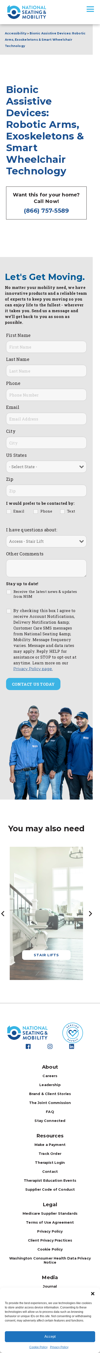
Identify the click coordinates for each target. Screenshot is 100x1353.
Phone (13, 383)
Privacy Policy (59, 1347)
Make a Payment (50, 1145)
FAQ (50, 1112)
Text (71, 511)
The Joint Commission (50, 1103)
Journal (50, 1286)
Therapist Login (50, 1162)
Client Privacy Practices (50, 1240)
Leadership (50, 1085)
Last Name (17, 359)
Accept (50, 1336)
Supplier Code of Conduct (50, 1189)
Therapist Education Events (50, 1180)
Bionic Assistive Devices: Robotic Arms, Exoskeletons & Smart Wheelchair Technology (45, 39)
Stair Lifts (46, 955)
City (11, 431)
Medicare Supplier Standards (50, 1213)
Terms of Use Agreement (50, 1222)
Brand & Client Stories (50, 1094)
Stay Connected (49, 1121)
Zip (9, 479)
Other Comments (24, 553)
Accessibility (15, 33)
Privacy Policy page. (33, 669)
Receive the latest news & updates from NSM (45, 594)
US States (16, 455)
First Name (18, 335)
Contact (50, 1171)
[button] (92, 1293)
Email (12, 407)
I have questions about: (31, 529)
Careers (49, 1076)
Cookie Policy (38, 1347)
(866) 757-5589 (46, 210)
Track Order (50, 1153)
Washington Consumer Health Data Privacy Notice (50, 1260)
